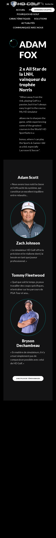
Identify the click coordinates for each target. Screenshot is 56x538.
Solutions (40, 18)
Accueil (20, 9)
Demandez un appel (43, 10)
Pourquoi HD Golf (28, 14)
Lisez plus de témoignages (28, 378)
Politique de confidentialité (28, 522)
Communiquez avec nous (28, 27)
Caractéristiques (19, 18)
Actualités (28, 23)
